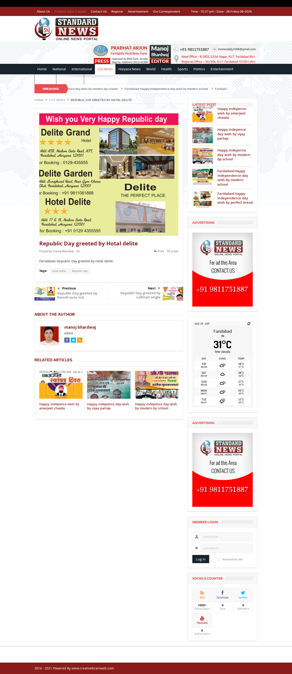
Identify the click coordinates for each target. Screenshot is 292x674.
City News (105, 69)
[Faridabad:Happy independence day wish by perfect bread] (202, 199)
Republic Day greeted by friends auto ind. (77, 295)
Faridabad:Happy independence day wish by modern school (141, 89)
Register (117, 11)
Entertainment (222, 69)
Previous (69, 288)
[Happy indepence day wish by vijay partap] (202, 135)
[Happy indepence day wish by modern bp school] (202, 156)
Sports (182, 69)
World (151, 69)
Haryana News (129, 69)
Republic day (80, 271)
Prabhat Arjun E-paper (70, 11)
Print (161, 251)
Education (45, 79)
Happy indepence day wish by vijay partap (108, 406)
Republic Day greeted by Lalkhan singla (140, 295)
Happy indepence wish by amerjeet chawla (59, 406)
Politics (199, 69)
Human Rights (70, 79)
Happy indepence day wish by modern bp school (156, 406)
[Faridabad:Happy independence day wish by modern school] (202, 177)
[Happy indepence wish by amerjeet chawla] (202, 114)
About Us (43, 11)
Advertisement (138, 11)
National (59, 69)
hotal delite (59, 271)
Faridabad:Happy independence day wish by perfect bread (235, 198)
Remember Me (232, 559)
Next (152, 288)
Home (42, 69)
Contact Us (99, 11)
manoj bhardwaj (63, 251)
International (82, 69)
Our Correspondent (166, 11)
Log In (201, 559)
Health (166, 69)
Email (174, 251)
